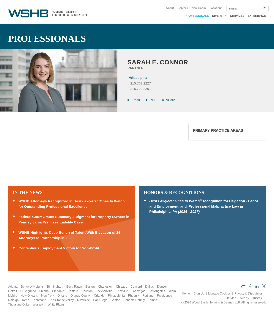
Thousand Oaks (18, 304)
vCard (170, 100)
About (170, 8)
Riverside (83, 300)
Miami (173, 291)
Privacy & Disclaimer (248, 293)
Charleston (105, 286)
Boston (90, 286)
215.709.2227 (140, 83)
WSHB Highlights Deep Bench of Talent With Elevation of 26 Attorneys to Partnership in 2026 (69, 235)
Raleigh (13, 300)
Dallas (149, 286)
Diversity (219, 15)
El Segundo (28, 291)
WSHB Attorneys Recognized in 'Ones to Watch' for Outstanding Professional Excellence (72, 204)
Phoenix (133, 295)
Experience (257, 15)
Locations (216, 8)
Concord (136, 286)
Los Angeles (157, 291)
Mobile (12, 295)
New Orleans (29, 295)
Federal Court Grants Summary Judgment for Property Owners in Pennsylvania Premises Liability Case (73, 219)
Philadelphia (137, 78)
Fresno (44, 291)
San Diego (100, 300)
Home (186, 293)
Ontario (62, 295)
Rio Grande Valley (62, 300)
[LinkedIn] (257, 287)
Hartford (72, 291)
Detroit (12, 291)
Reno (25, 300)
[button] (243, 286)
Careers (183, 8)
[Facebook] (250, 287)
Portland (148, 295)
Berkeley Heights (32, 286)
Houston (87, 291)
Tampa (152, 300)
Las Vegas (138, 291)
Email (135, 100)
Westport (38, 304)
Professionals (197, 15)
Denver (162, 286)
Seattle (115, 300)
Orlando (99, 295)
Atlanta (13, 286)
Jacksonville (104, 291)
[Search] (265, 7)
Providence (164, 295)
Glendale (58, 291)
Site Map (230, 298)
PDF (152, 100)
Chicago (121, 286)
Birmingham (55, 286)
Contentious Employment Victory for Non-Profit (58, 248)
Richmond (39, 300)
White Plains (56, 304)
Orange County (80, 295)
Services (237, 15)
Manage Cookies (219, 293)
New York (47, 295)
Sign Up (199, 293)
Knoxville (122, 291)
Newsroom (199, 8)
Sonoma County (134, 300)
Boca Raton (74, 286)
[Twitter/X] (264, 287)
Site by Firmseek (251, 298)
